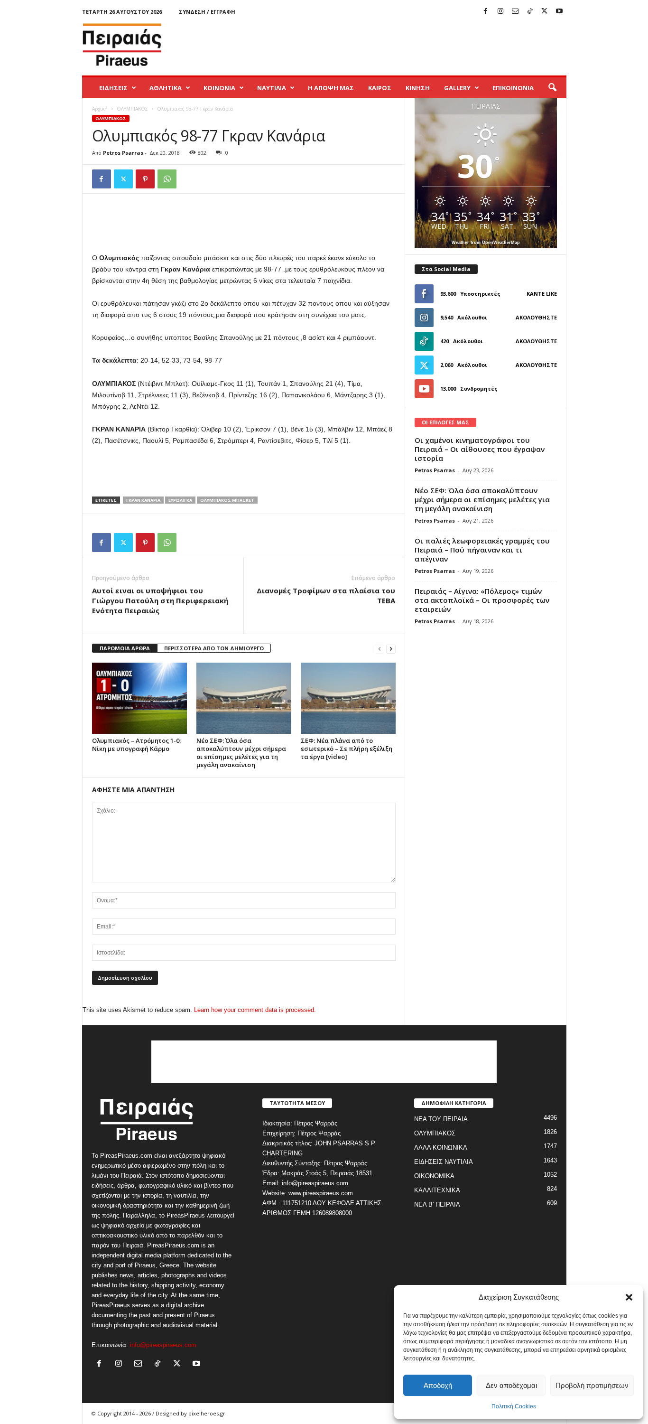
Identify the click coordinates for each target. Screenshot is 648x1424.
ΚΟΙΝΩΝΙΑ (219, 88)
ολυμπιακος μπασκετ (227, 500)
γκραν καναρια (143, 500)
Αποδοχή (438, 1385)
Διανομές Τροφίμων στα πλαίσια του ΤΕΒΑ (326, 595)
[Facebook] (485, 12)
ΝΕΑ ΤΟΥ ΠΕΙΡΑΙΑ (441, 1119)
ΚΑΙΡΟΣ (379, 88)
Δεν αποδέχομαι (511, 1385)
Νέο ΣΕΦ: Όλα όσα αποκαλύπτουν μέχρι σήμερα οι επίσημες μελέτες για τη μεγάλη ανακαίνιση (241, 752)
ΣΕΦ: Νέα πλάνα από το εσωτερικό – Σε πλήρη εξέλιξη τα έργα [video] (346, 748)
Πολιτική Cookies (513, 1406)
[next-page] (391, 649)
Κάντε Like (542, 293)
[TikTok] (530, 12)
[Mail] (515, 12)
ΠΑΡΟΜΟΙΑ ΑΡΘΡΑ (125, 648)
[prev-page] (379, 649)
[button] (629, 1297)
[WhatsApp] (166, 178)
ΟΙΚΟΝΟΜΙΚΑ (434, 1176)
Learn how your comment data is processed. (255, 1009)
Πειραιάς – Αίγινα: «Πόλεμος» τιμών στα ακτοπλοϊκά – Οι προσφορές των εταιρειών (482, 600)
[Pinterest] (145, 178)
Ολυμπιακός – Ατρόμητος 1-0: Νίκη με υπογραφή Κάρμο (136, 744)
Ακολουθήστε (536, 317)
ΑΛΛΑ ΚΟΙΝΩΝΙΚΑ (440, 1147)
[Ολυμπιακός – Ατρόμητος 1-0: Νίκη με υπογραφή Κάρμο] (139, 698)
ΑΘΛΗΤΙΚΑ (165, 88)
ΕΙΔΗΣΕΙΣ (113, 88)
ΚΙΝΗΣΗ (418, 88)
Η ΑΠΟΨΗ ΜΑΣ (331, 88)
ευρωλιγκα (180, 500)
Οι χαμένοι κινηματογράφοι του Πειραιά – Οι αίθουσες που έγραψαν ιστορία (480, 449)
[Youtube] (559, 12)
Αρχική (100, 108)
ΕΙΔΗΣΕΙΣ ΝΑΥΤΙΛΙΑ (443, 1161)
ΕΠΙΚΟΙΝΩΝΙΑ (513, 88)
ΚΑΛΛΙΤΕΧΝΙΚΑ (437, 1190)
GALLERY (457, 88)
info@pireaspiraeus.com (163, 1345)
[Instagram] (500, 12)
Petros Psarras (123, 152)
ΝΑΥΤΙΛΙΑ (271, 88)
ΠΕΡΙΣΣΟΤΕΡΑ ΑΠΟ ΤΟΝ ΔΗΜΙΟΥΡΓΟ (214, 648)
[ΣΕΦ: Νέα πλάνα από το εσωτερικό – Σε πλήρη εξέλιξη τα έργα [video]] (348, 698)
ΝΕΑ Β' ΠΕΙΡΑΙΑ (437, 1204)
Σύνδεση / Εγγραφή (207, 11)
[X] (544, 12)
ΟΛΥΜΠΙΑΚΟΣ (132, 108)
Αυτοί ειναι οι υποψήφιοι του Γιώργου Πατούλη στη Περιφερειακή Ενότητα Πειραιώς (160, 600)
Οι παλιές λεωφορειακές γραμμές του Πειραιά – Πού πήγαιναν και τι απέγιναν (482, 549)
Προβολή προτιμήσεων (592, 1385)
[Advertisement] (393, 44)
